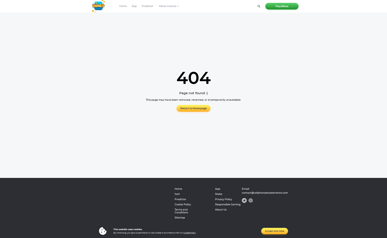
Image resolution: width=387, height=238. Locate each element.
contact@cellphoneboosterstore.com (265, 193)
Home (123, 6)
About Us (221, 209)
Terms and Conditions (181, 211)
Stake (218, 194)
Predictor (147, 6)
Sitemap (180, 217)
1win (177, 194)
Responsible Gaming (228, 204)
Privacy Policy (223, 199)
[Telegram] (244, 200)
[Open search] (259, 6)
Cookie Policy (183, 204)
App (134, 6)
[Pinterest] (250, 200)
